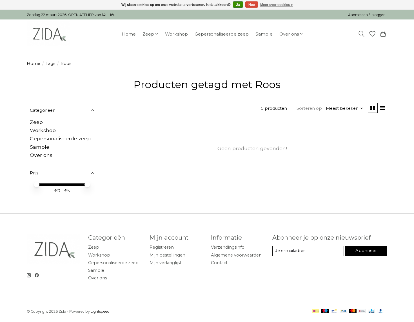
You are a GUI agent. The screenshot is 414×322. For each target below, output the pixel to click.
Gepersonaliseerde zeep (222, 34)
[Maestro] (325, 311)
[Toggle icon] (361, 34)
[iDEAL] (315, 311)
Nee (251, 5)
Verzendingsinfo (227, 247)
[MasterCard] (353, 311)
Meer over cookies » (276, 5)
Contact (219, 262)
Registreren (162, 247)
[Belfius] (362, 311)
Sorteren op (309, 108)
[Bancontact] (334, 311)
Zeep (36, 122)
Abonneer (366, 250)
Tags (50, 63)
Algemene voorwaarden (236, 255)
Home (129, 34)
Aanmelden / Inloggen (367, 15)
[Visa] (343, 311)
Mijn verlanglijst (165, 262)
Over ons (41, 155)
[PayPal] (380, 311)
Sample (264, 34)
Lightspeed (100, 311)
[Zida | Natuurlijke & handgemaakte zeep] (48, 33)
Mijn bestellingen (167, 255)
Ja (238, 5)
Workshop (176, 34)
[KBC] (371, 311)
